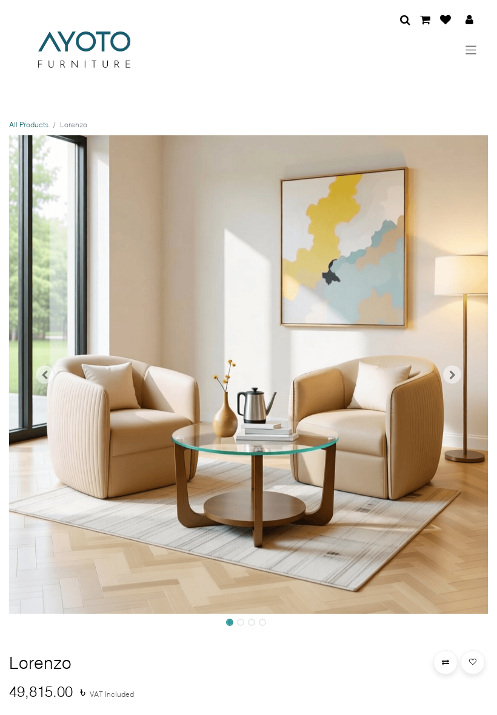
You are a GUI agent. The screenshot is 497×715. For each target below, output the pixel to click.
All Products (28, 124)
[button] (45, 374)
